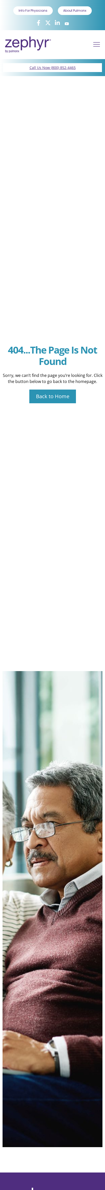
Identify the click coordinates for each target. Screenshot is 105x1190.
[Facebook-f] (38, 23)
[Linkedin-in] (57, 23)
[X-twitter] (48, 23)
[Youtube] (67, 23)
